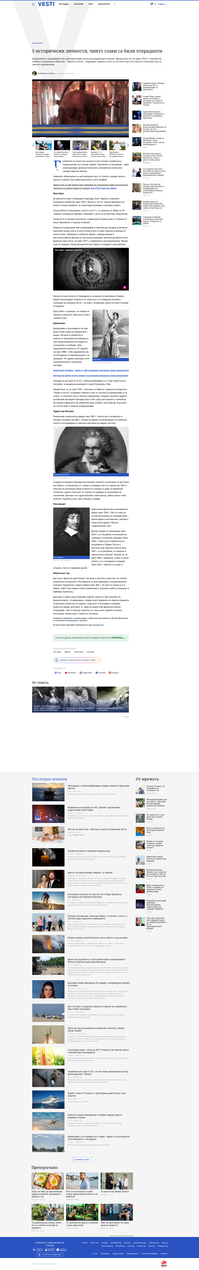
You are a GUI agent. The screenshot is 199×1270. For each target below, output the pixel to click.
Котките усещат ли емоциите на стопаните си (155, 788)
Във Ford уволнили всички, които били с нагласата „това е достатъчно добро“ (153, 156)
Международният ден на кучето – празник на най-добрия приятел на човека (156, 802)
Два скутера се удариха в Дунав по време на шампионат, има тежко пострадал (97, 1007)
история (57, 652)
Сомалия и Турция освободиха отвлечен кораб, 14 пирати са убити (153, 220)
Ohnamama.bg (107, 1246)
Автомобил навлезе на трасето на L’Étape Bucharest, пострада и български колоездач (95, 895)
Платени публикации (149, 1254)
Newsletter (72, 673)
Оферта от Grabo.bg (74, 832)
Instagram (115, 673)
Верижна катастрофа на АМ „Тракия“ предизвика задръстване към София (94, 808)
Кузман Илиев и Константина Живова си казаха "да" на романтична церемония (154, 128)
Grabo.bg (130, 1246)
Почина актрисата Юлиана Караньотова (89, 850)
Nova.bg (127, 1243)
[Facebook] (167, 1257)
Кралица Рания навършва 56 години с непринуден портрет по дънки (99, 984)
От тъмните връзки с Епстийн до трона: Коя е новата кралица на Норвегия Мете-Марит (154, 172)
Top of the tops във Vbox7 (103, 188)
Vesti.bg (46, 4)
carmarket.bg (147, 162)
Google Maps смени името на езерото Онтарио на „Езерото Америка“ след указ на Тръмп (153, 100)
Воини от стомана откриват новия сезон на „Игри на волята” (154, 844)
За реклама (105, 1254)
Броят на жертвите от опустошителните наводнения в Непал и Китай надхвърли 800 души (96, 960)
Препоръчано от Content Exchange (120, 1236)
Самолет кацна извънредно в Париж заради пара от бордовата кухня (95, 1116)
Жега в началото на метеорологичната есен (155, 830)
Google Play (73, 620)
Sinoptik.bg (120, 1246)
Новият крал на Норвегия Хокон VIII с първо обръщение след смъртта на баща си (154, 204)
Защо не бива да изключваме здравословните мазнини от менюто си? (47, 1194)
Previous (33, 150)
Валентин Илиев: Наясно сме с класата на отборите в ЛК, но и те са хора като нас (156, 873)
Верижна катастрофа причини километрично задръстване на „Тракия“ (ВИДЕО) (156, 904)
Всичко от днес (82, 1159)
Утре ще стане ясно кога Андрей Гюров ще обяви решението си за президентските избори (156, 923)
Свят (90, 4)
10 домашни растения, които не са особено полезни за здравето (47, 1225)
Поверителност (132, 1254)
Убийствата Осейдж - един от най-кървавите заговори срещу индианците (91, 370)
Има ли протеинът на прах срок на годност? (115, 1223)
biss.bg (145, 147)
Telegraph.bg (162, 1246)
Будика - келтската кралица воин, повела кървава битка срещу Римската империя (47, 708)
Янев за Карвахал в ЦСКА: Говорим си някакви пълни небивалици (155, 888)
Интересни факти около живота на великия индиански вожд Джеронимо (90, 375)
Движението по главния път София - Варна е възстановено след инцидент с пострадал (99, 1137)
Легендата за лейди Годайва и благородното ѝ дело (80, 709)
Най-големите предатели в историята (110, 709)
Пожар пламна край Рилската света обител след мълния (97, 937)
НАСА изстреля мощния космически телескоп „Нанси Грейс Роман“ (96, 1029)
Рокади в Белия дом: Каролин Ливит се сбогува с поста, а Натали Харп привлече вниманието (97, 917)
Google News (87, 673)
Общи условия (118, 1254)
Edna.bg (151, 1246)
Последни (64, 4)
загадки (91, 652)
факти (68, 652)
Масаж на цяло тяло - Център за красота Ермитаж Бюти (97, 829)
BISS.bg (164, 1243)
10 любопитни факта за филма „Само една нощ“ (82, 1223)
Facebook (101, 673)
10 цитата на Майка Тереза (115, 1191)
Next (128, 150)
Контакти (164, 1254)
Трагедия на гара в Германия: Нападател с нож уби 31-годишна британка (154, 114)
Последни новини (49, 779)
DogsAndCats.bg (139, 1243)
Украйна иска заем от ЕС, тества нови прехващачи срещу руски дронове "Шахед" (98, 1072)
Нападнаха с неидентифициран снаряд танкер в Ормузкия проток (98, 787)
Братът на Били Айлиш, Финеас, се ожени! (90, 872)
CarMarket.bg (154, 1243)
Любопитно (104, 4)
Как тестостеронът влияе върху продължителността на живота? (82, 1194)
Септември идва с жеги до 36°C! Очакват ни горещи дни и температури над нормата (98, 1051)
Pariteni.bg (141, 1246)
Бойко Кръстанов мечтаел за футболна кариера (156, 858)
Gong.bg (104, 1243)
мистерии (79, 652)
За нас (95, 1254)
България (78, 4)
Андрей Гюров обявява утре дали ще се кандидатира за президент (153, 86)
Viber (59, 673)
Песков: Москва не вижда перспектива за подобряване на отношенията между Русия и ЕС (153, 188)
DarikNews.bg (116, 1243)
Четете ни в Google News (51, 1255)
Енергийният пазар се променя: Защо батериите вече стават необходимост (153, 141)
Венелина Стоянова (46, 73)
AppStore (83, 620)
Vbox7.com (94, 1243)
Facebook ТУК (97, 625)
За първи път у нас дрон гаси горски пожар (155, 816)
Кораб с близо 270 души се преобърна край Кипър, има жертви (97, 1094)
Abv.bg (84, 1243)
